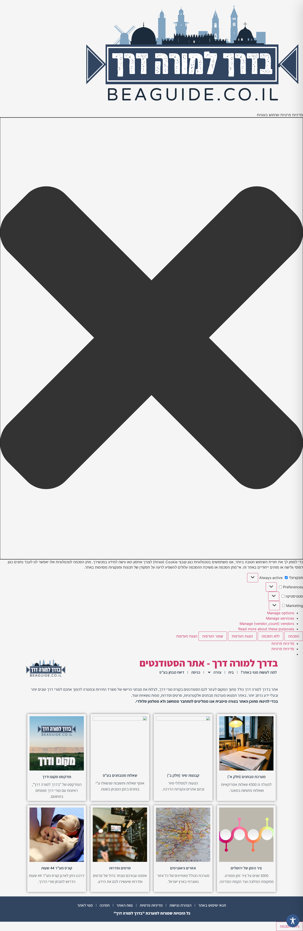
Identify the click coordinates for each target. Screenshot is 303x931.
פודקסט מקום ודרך (56, 776)
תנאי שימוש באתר (212, 905)
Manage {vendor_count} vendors (267, 623)
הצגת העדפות (242, 636)
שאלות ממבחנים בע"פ (120, 775)
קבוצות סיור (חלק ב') (183, 775)
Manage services (280, 618)
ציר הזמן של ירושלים (246, 867)
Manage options (280, 613)
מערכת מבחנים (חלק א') (246, 776)
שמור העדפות (212, 636)
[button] (151, 338)
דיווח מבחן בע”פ (171, 672)
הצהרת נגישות (180, 905)
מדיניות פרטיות (283, 643)
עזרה (217, 672)
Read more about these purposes (266, 629)
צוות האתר (124, 905)
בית (231, 672)
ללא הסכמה (270, 636)
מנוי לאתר (85, 905)
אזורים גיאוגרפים (183, 867)
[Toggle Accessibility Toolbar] (293, 921)
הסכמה (293, 636)
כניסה (195, 672)
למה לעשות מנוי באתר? (259, 672)
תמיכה (105, 905)
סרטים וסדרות (120, 867)
